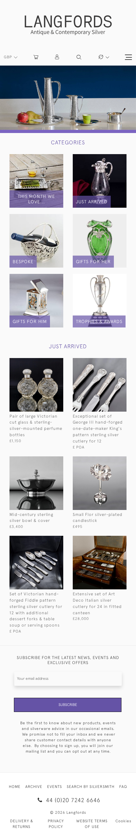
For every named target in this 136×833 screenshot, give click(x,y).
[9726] (46, 460)
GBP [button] (8, 57)
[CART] (36, 57)
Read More (68, 766)
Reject (68, 790)
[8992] (109, 540)
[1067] (46, 362)
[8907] (109, 362)
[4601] (109, 460)
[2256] (46, 540)
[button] (57, 57)
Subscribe (68, 705)
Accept (68, 814)
